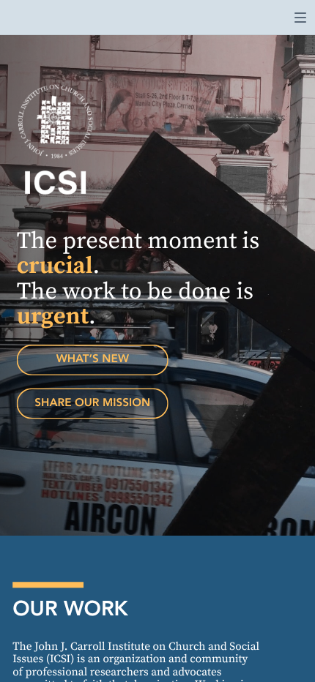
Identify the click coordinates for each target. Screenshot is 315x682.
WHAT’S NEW (92, 359)
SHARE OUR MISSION (92, 403)
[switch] (300, 17)
